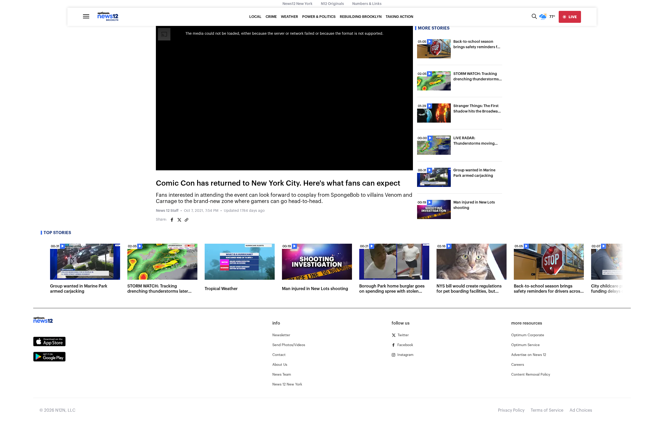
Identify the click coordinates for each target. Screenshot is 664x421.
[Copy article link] (186, 220)
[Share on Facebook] (172, 220)
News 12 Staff (167, 211)
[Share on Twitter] (179, 220)
